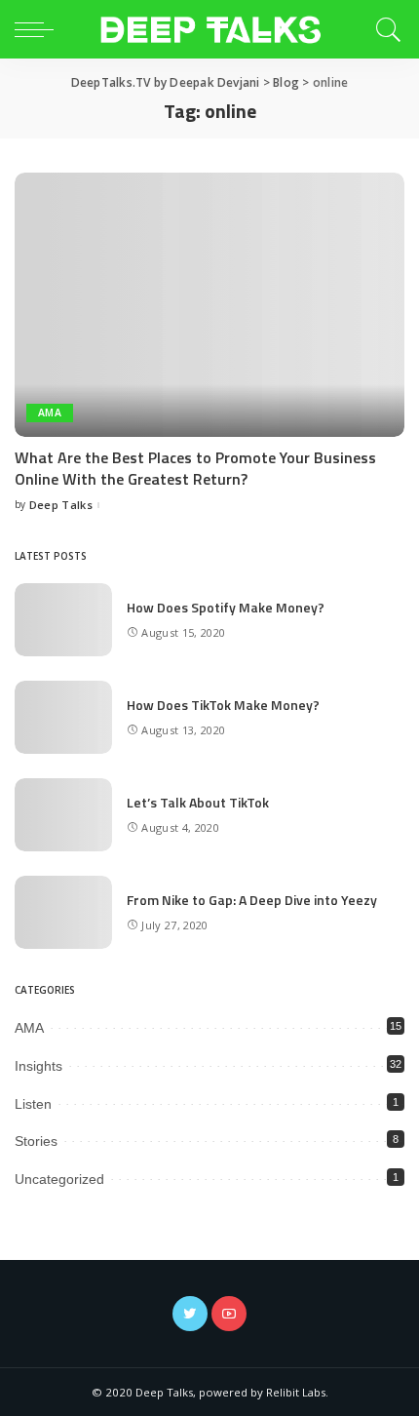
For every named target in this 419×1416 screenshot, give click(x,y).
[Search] (385, 29)
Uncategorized (59, 1179)
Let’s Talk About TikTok (198, 802)
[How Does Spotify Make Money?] (63, 619)
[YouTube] (229, 1313)
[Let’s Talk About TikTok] (63, 814)
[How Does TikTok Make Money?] (63, 717)
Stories (36, 1141)
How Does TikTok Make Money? (223, 704)
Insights (38, 1066)
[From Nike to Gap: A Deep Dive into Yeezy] (63, 912)
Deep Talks (61, 504)
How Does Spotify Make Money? (225, 607)
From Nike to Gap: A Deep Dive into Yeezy (252, 899)
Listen (33, 1104)
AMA (49, 412)
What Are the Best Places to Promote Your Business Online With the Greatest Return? (195, 468)
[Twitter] (190, 1313)
